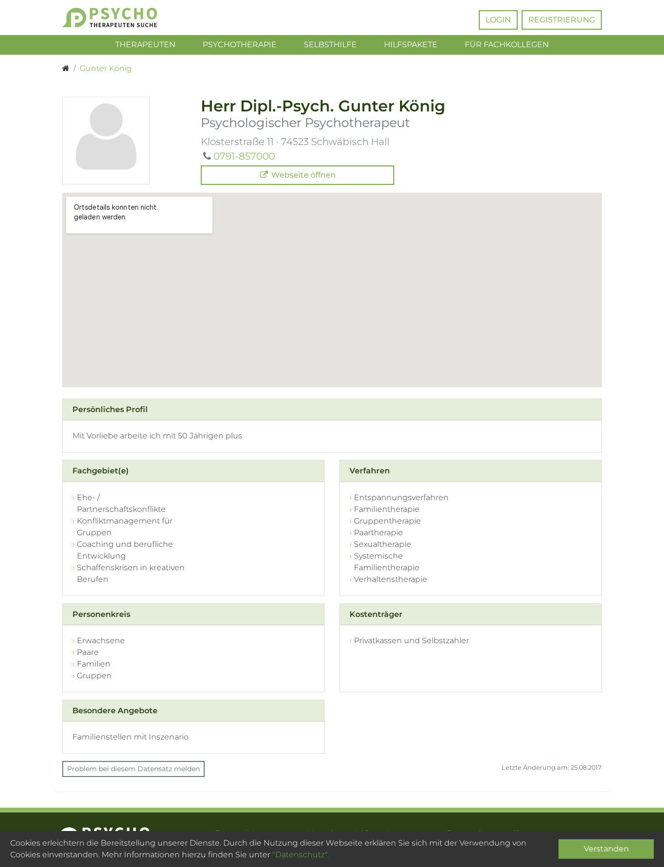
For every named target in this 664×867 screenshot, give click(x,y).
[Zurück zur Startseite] (124, 17)
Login (498, 19)
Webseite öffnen (302, 175)
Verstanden (606, 848)
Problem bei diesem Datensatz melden (133, 768)
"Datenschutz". (300, 854)
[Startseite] (66, 68)
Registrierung (561, 19)
